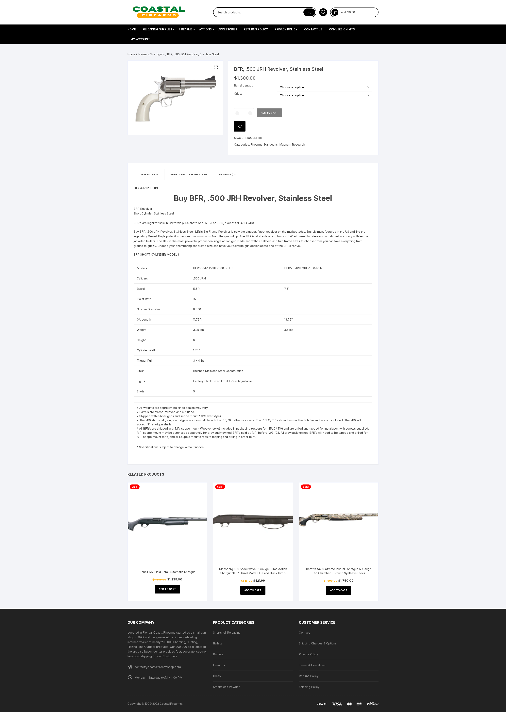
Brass (217, 676)
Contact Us (313, 29)
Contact (304, 632)
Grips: (238, 93)
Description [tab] (149, 174)
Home (131, 29)
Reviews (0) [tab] (227, 174)
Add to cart (269, 112)
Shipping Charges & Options (318, 643)
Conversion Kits (342, 29)
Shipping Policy (309, 687)
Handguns (158, 54)
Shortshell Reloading (227, 632)
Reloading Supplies (157, 29)
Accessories (227, 29)
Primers (218, 654)
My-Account (140, 39)
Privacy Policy (286, 29)
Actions (205, 29)
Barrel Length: (243, 85)
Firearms (186, 29)
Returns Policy (256, 29)
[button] (216, 68)
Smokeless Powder (226, 687)
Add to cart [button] (167, 589)
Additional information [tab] (188, 174)
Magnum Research (292, 144)
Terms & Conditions (312, 665)
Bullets (217, 643)
